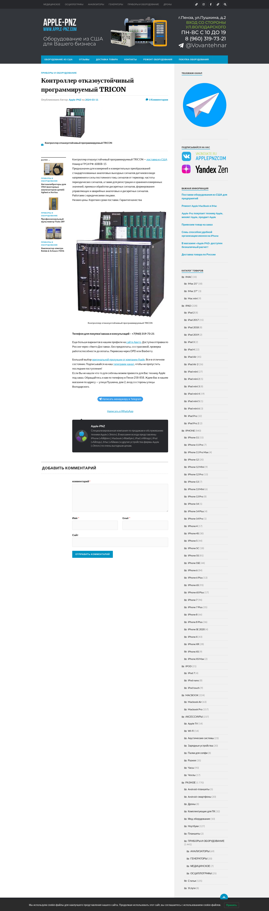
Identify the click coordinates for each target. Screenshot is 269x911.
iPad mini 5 (194, 401)
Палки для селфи (198, 752)
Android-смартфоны (199, 796)
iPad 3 (191, 341)
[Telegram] (218, 4)
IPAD (188, 305)
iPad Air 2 (193, 364)
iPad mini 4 (194, 393)
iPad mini (193, 371)
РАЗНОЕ (190, 782)
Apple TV (193, 723)
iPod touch (194, 687)
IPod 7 (191, 672)
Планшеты (194, 833)
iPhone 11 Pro (195, 444)
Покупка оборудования (194, 59)
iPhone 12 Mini (196, 466)
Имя (75, 518)
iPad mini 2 (194, 378)
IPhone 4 (193, 525)
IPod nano (193, 680)
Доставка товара (107, 59)
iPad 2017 (193, 319)
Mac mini (193, 298)
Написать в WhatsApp (120, 411)
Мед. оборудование (199, 818)
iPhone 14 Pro (195, 518)
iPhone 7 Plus (195, 607)
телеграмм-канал (123, 364)
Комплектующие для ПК (201, 811)
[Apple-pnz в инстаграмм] (203, 4)
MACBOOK (191, 695)
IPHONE (190, 430)
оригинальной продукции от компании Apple (118, 359)
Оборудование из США (58, 59)
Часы (191, 767)
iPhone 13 (193, 481)
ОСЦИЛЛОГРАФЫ (74, 4)
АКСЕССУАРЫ (194, 716)
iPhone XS (193, 651)
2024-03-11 (91, 99)
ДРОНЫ (168, 4)
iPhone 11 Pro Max (198, 452)
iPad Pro (192, 415)
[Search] (225, 4)
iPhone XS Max (196, 658)
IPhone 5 (193, 540)
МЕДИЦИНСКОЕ (51, 4)
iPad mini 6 (194, 408)
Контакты (130, 59)
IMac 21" (193, 283)
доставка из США (156, 159)
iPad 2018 (193, 327)
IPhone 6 (193, 570)
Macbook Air (195, 701)
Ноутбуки (193, 826)
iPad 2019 (193, 334)
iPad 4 (191, 349)
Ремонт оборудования (157, 59)
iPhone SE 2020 (196, 629)
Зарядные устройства (200, 745)
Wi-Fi (191, 730)
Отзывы (84, 59)
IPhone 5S (193, 555)
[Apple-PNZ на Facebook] (211, 4)
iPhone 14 (193, 503)
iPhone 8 (192, 614)
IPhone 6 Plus (195, 577)
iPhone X (193, 636)
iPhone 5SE (194, 562)
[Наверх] (224, 898)
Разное (192, 760)
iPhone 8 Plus (195, 621)
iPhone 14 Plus (196, 511)
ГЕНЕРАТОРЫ (116, 4)
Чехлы (192, 774)
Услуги (192, 888)
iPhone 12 (193, 459)
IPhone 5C (193, 548)
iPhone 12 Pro (195, 474)
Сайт (75, 535)
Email (126, 518)
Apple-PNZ (75, 99)
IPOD (188, 666)
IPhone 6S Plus (196, 592)
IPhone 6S (193, 585)
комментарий (81, 481)
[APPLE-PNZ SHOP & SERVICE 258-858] (134, 32)
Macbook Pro (195, 709)
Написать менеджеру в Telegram (121, 399)
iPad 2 (191, 312)
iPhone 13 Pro (195, 496)
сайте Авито (133, 342)
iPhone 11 (193, 437)
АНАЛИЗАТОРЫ (96, 4)
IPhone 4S (193, 533)
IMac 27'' (193, 290)
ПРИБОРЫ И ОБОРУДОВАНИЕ (143, 4)
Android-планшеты (199, 789)
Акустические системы (201, 738)
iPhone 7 (192, 599)
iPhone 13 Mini (196, 489)
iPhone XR (193, 644)
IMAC (188, 276)
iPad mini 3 (194, 386)
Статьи (192, 880)
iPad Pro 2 (193, 423)
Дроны (192, 803)
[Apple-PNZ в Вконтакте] (196, 4)
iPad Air (192, 356)
